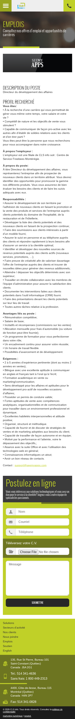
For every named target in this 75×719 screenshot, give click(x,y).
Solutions (8, 622)
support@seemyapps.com (31, 465)
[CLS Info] (43, 6)
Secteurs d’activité (14, 627)
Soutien (7, 646)
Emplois (7, 641)
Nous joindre (10, 636)
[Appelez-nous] (69, 6)
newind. (27, 716)
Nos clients (9, 632)
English (7, 650)
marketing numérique (12, 716)
